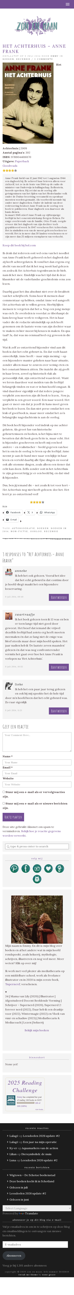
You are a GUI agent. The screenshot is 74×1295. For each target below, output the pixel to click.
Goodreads (10, 165)
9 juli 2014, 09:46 (14, 596)
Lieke (19, 684)
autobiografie (23, 528)
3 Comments (43, 59)
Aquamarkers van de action (40, 1148)
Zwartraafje (25, 614)
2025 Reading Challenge (25, 1086)
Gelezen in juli (18, 1187)
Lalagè (13, 1136)
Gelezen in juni (19, 1199)
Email (8, 767)
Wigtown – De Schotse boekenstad (32, 1175)
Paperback (22, 161)
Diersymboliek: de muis (36, 1154)
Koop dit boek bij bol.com (19, 245)
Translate (31, 1213)
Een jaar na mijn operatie (40, 1142)
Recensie (23, 59)
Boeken (8, 59)
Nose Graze (49, 1274)
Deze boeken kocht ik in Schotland (31, 1181)
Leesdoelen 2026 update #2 (41, 1136)
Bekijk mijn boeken (37, 1030)
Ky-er (13, 1148)
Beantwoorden (59, 597)
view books (39, 1109)
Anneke (21, 571)
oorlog (36, 531)
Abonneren (14, 1255)
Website (8, 778)
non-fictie (19, 531)
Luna (12, 1160)
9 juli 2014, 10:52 (14, 666)
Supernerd (13, 984)
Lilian (13, 1154)
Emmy (55, 56)
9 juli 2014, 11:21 (13, 710)
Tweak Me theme (28, 1274)
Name (8, 756)
